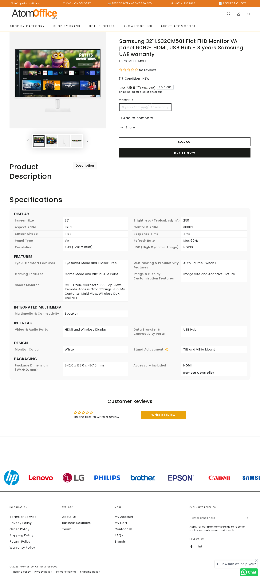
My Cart (121, 523)
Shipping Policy (21, 535)
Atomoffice (27, 566)
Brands (120, 541)
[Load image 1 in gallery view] (39, 141)
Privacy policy (43, 571)
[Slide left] (28, 141)
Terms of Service (23, 517)
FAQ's (119, 535)
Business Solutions (76, 523)
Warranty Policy (22, 547)
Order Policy (19, 529)
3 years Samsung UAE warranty (145, 107)
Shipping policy (90, 571)
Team (66, 529)
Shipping (125, 91)
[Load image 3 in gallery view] (64, 141)
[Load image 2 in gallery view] (51, 141)
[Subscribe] (248, 518)
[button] (229, 13)
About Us (69, 517)
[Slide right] (87, 141)
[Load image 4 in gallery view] (76, 141)
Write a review (163, 415)
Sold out (185, 141)
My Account (124, 517)
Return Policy (20, 541)
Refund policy (22, 571)
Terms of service (66, 571)
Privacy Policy (21, 523)
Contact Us (124, 529)
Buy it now (184, 153)
